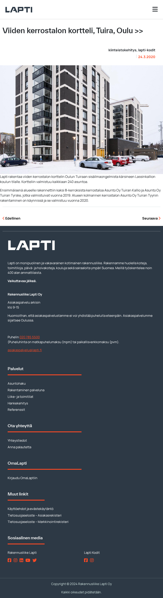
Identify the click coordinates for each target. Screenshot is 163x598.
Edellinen (12, 218)
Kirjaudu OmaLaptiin (22, 478)
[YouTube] (28, 560)
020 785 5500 (30, 337)
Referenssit (16, 409)
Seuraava (150, 218)
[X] (35, 560)
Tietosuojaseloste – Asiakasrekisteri (35, 515)
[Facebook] (10, 560)
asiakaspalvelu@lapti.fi (25, 350)
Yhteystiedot (17, 440)
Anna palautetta (19, 447)
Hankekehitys (18, 403)
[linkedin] (22, 560)
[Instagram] (16, 560)
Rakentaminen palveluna (26, 390)
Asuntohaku (17, 383)
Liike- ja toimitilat (20, 396)
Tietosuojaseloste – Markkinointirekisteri (38, 522)
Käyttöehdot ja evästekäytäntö (30, 509)
